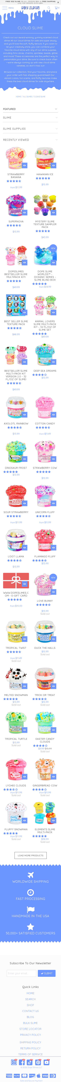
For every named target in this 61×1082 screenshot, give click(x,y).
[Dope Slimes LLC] (30, 8)
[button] (14, 181)
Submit (48, 973)
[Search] (50, 7)
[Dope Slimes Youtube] (47, 1062)
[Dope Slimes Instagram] (14, 1062)
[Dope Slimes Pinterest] (38, 1062)
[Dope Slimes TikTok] (30, 1062)
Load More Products (30, 855)
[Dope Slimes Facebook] (22, 1062)
